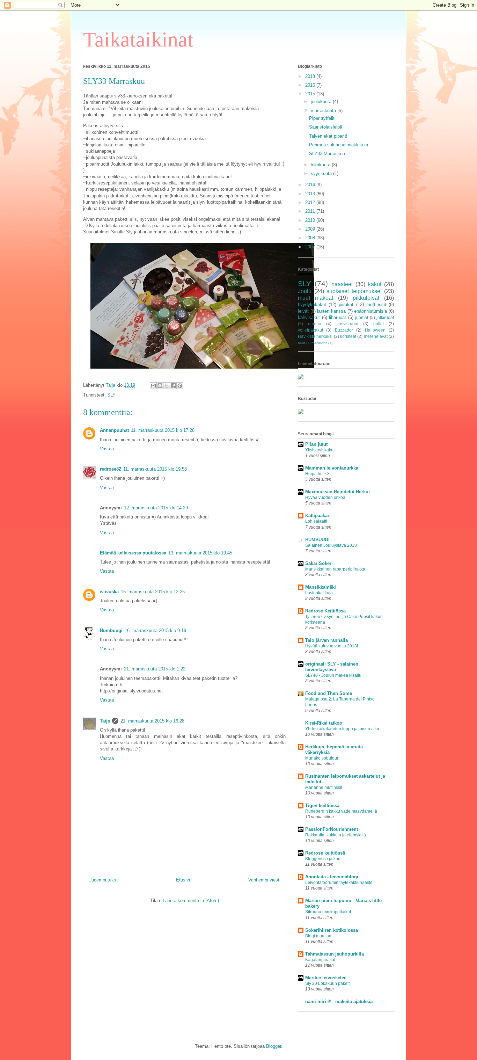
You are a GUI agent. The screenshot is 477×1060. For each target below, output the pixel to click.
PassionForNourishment (331, 829)
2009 (310, 229)
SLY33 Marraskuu (327, 153)
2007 (310, 246)
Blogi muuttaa (318, 936)
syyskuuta (322, 173)
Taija (105, 721)
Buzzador (344, 330)
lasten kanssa (331, 311)
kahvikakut (309, 317)
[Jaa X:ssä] (166, 385)
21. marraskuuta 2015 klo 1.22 (154, 668)
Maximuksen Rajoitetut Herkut (337, 491)
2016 (310, 85)
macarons (319, 343)
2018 (310, 76)
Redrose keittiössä (325, 853)
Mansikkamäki (320, 587)
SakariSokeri (319, 563)
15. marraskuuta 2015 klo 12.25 (153, 591)
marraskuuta (324, 110)
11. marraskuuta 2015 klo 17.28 (163, 430)
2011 (310, 211)
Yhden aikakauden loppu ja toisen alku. (342, 728)
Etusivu (183, 880)
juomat (361, 317)
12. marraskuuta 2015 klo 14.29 (156, 507)
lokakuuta (321, 164)
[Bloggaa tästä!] (159, 385)
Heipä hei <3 (317, 473)
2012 (310, 202)
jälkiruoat (385, 317)
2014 (310, 184)
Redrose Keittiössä (325, 611)
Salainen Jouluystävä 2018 (331, 545)
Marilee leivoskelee (325, 977)
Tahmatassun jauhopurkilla (334, 954)
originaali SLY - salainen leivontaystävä (331, 666)
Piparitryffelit (322, 118)
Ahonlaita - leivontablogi (331, 876)
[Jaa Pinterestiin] (179, 385)
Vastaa (107, 448)
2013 (310, 193)
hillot (301, 343)
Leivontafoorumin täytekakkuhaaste (339, 882)
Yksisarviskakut (320, 450)
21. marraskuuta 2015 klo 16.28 (152, 721)
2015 (310, 93)
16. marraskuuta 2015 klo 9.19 (155, 630)
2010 (310, 220)
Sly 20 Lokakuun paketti (328, 983)
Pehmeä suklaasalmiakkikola (338, 144)
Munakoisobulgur (321, 758)
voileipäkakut (310, 330)
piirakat (346, 304)
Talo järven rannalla (326, 640)
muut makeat (315, 298)
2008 (310, 237)
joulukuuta (322, 101)
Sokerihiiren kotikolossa (331, 930)
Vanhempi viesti (264, 880)
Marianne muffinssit (323, 787)
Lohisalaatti (316, 521)
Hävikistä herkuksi (315, 336)
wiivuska (109, 591)
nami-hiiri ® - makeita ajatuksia (339, 1001)
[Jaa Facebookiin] (173, 385)
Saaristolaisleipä (325, 127)
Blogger (273, 1046)
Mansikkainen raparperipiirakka (335, 569)
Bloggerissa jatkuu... (324, 858)
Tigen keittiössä (322, 805)
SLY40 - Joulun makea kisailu (333, 675)
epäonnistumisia (370, 311)
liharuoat (337, 317)
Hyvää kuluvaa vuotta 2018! (331, 646)
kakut (374, 284)
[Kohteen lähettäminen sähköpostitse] (153, 385)
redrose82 (110, 469)
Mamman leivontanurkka (331, 468)
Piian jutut (316, 444)
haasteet (342, 284)
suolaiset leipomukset (354, 291)
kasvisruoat (347, 323)
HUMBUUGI (317, 539)
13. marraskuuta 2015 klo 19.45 (200, 553)
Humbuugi (111, 630)
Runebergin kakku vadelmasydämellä (341, 811)
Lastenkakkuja (319, 592)
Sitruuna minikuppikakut (328, 911)
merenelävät (376, 336)
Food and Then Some (328, 693)
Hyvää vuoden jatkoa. (325, 497)
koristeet (348, 336)
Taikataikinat (138, 39)
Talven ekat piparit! (328, 136)
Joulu (304, 291)
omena (314, 323)
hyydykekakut (312, 304)
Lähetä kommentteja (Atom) (191, 900)
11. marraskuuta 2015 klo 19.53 (155, 469)
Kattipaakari (318, 515)
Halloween (375, 330)
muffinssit (376, 304)
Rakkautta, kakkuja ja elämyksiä (335, 835)
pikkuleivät (366, 298)
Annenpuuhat (114, 430)
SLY (111, 395)
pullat (378, 323)
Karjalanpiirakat (320, 959)
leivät (303, 311)
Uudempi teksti (103, 880)
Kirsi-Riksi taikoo (323, 723)
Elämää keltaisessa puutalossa (133, 553)
